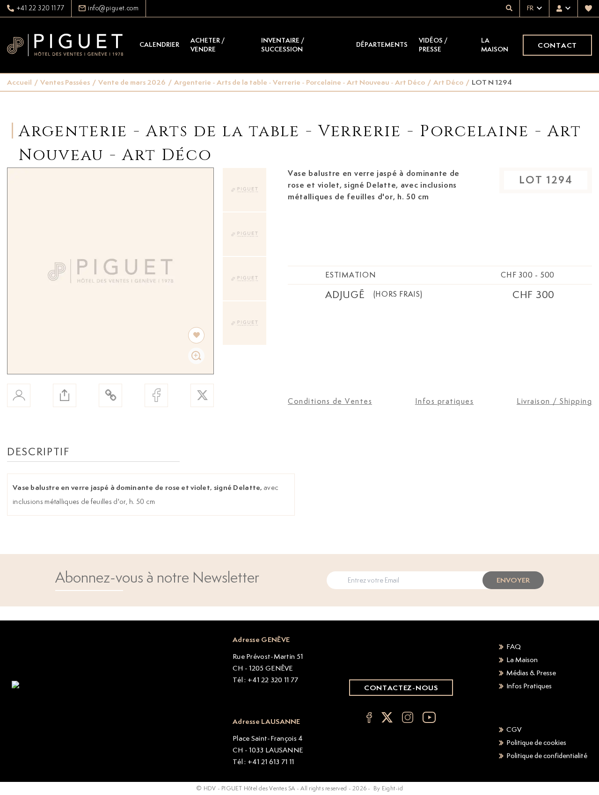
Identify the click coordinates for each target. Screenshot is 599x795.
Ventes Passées (65, 82)
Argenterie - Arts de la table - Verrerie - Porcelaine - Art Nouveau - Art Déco (299, 82)
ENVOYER (513, 580)
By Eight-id (388, 788)
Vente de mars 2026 (132, 82)
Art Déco (448, 82)
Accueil (19, 82)
